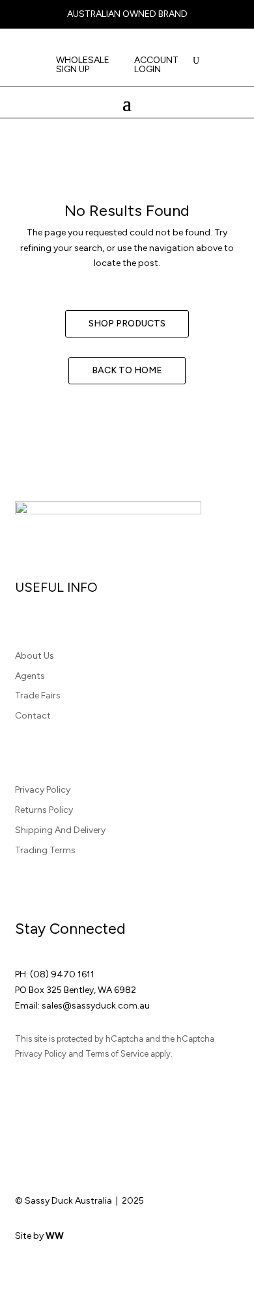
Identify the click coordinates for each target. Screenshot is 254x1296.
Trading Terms (45, 850)
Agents (30, 675)
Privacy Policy (42, 789)
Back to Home (127, 370)
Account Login (156, 65)
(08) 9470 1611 (62, 974)
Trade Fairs (38, 695)
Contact (33, 715)
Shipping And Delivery (60, 830)
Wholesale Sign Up (82, 65)
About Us (34, 655)
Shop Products (127, 323)
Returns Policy (44, 809)
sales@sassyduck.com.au (96, 1005)
